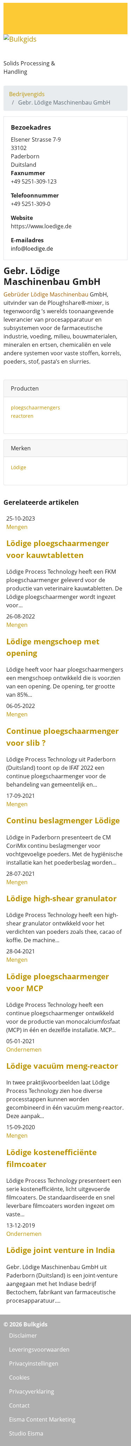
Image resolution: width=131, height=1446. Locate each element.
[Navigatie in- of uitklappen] (101, 19)
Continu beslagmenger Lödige (63, 820)
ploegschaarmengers (35, 407)
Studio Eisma (26, 1433)
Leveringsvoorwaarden (39, 1349)
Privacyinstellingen (33, 1363)
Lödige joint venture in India (60, 1250)
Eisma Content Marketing (42, 1419)
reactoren (22, 416)
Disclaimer (23, 1335)
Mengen (17, 527)
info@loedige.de (32, 248)
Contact (19, 1405)
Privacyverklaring (31, 1391)
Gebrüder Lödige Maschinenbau (45, 294)
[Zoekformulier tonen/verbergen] (101, 8)
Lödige (18, 467)
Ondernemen (24, 1049)
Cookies (19, 1377)
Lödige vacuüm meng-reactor (62, 1065)
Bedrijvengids (27, 94)
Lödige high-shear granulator (61, 898)
